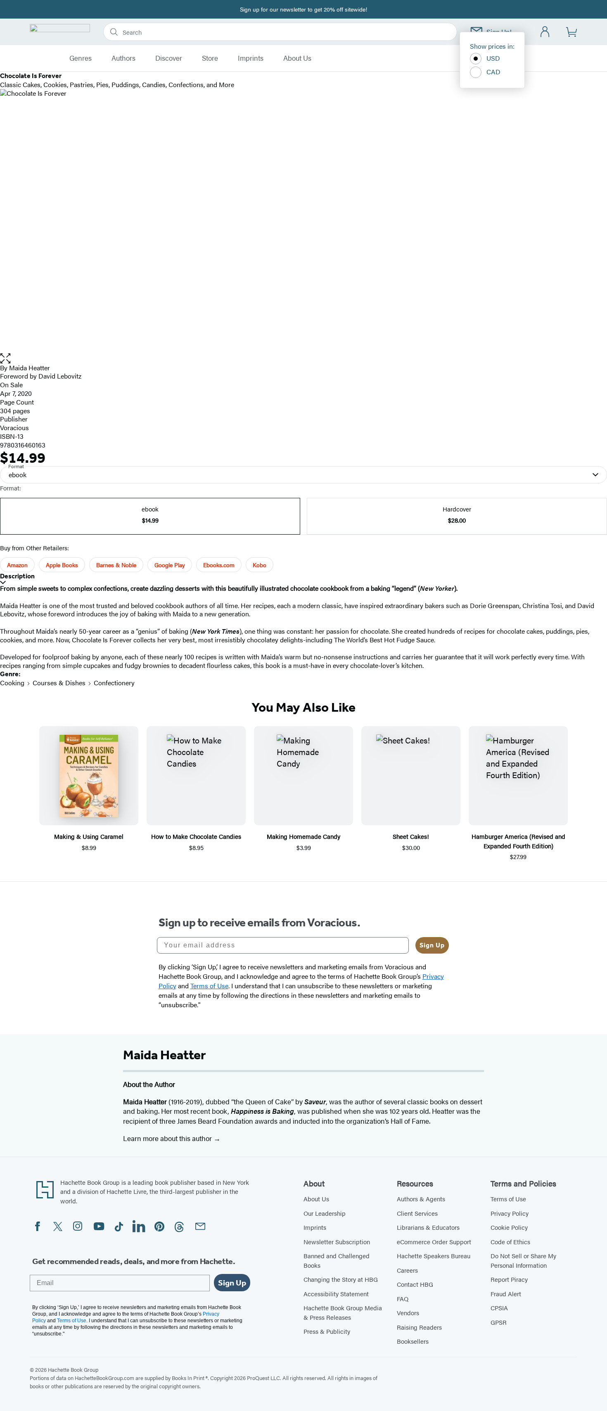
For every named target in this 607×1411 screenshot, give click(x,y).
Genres (80, 58)
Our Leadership (325, 1213)
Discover (168, 58)
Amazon (17, 565)
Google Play (169, 565)
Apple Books (62, 565)
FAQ (402, 1298)
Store (210, 58)
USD (493, 58)
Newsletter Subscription (337, 1241)
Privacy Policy (510, 1213)
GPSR (499, 1322)
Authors (123, 58)
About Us (297, 58)
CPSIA (499, 1307)
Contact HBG (415, 1284)
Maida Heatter (29, 367)
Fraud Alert (506, 1293)
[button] (303, 358)
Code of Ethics (510, 1241)
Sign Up (432, 945)
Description (17, 576)
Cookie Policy (509, 1227)
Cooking (12, 682)
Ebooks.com (219, 565)
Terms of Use (508, 1198)
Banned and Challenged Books (337, 1260)
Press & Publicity (327, 1331)
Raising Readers (419, 1327)
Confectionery (114, 682)
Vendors (408, 1312)
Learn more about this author (168, 1138)
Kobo (259, 565)
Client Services (417, 1213)
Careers (407, 1270)
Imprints (250, 58)
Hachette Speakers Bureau (433, 1255)
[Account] (545, 32)
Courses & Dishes (59, 682)
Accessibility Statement (336, 1293)
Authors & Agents (421, 1198)
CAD (493, 71)
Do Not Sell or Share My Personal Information (523, 1260)
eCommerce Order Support (434, 1241)
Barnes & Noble (116, 565)
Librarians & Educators (428, 1227)
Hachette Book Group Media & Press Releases (343, 1312)
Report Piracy (509, 1279)
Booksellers (413, 1341)
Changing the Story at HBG (341, 1279)
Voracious (14, 427)
